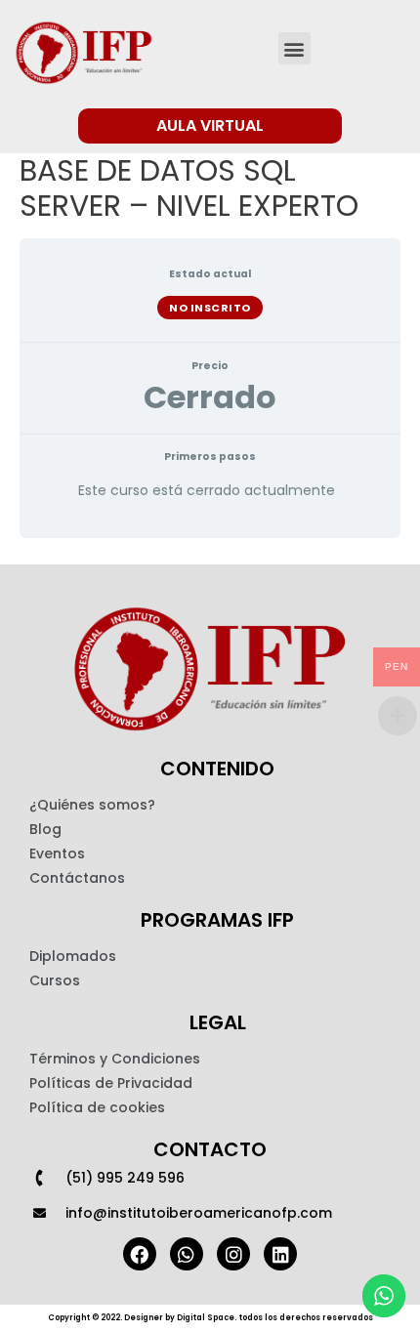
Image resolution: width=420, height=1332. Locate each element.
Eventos (57, 853)
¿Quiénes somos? (92, 804)
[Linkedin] (280, 1253)
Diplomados (72, 956)
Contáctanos (77, 878)
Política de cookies (97, 1107)
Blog (45, 829)
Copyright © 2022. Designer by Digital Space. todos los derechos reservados (210, 1317)
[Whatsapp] (186, 1253)
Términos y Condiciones (114, 1058)
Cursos (54, 980)
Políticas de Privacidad (110, 1083)
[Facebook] (139, 1253)
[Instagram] (233, 1253)
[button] (294, 48)
